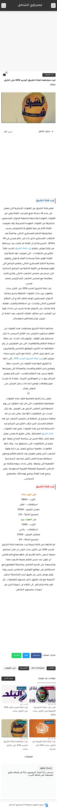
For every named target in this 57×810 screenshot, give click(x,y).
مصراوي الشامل (30, 5)
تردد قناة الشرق (23, 248)
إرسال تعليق (46, 768)
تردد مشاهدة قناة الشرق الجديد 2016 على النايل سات (15, 746)
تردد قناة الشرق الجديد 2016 (28, 359)
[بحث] (3, 5)
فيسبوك (36, 655)
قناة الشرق (47, 434)
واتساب (16, 655)
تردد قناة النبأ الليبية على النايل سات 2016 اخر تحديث (44, 746)
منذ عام (50, 704)
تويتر (26, 655)
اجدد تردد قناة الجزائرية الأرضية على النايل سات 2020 (44, 711)
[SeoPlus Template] (46, 805)
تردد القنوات (49, 75)
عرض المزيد (8, 679)
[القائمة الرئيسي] (53, 5)
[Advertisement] (28, 40)
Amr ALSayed (38, 668)
